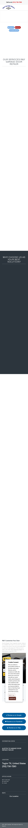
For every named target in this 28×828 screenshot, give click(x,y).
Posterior (26, 15)
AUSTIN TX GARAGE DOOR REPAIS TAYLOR (11, 749)
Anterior (1, 15)
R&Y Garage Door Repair (16, 649)
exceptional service (8, 238)
